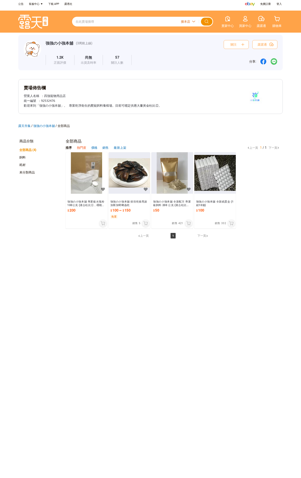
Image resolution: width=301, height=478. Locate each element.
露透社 (68, 4)
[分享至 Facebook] (263, 61)
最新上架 (120, 147)
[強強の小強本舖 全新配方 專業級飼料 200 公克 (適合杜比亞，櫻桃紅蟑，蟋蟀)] (172, 173)
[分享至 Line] (273, 61)
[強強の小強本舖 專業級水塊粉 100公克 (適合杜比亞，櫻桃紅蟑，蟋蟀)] (86, 173)
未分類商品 (27, 172)
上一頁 (253, 147)
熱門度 (81, 147)
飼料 (22, 157)
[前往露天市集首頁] (33, 22)
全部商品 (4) (27, 150)
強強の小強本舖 (59, 43)
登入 (279, 4)
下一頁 (273, 147)
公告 (21, 4)
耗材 (22, 165)
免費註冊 (265, 4)
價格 (94, 147)
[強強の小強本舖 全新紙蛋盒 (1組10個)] (215, 173)
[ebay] (250, 3)
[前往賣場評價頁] (60, 60)
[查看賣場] (32, 52)
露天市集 (24, 126)
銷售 (105, 147)
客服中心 (34, 4)
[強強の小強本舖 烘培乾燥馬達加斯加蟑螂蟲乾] (129, 173)
